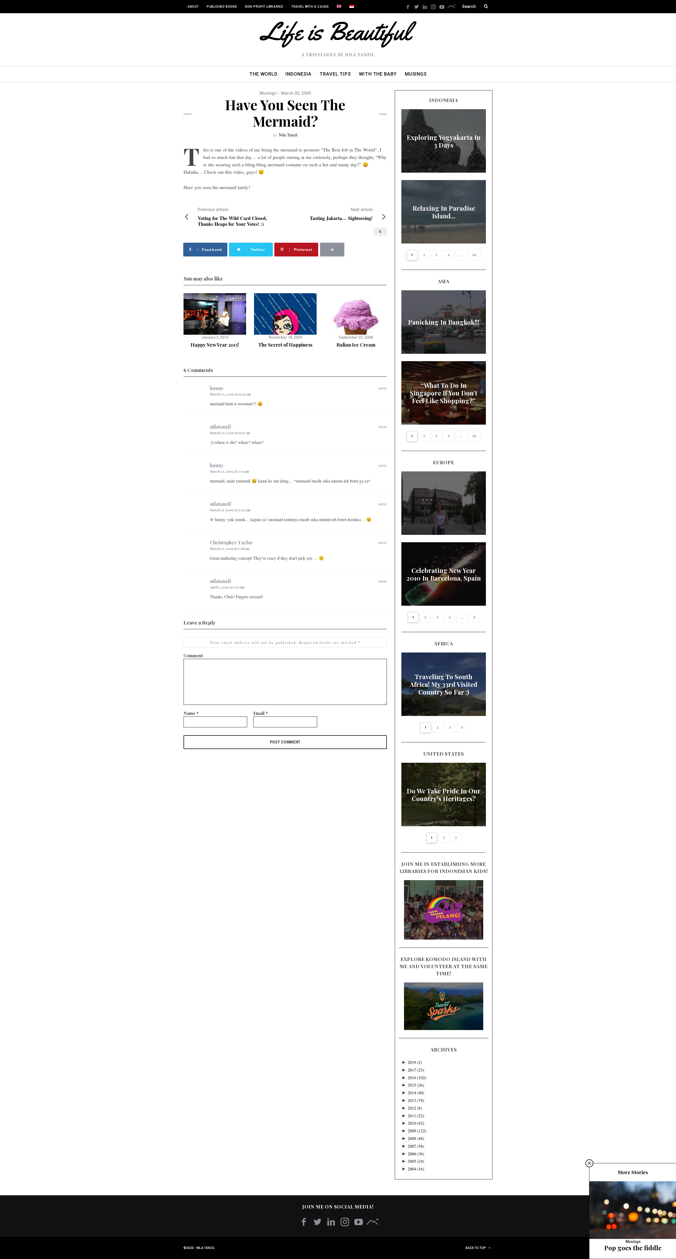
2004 (416, 1168)
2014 (416, 1092)
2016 (417, 1077)
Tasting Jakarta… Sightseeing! (341, 214)
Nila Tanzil (288, 134)
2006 (416, 1153)
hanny (217, 388)
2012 (415, 1108)
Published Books (222, 6)
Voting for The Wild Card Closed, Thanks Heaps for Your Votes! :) (232, 217)
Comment (193, 655)
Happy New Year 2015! (215, 345)
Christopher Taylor (231, 542)
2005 (416, 1161)
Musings (268, 93)
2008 (416, 1138)
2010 (416, 1123)
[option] (215, 320)
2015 (416, 1085)
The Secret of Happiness (285, 345)
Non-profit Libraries (264, 6)
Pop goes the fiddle (632, 1247)
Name (191, 713)
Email (260, 713)
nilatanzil (220, 427)
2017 (416, 1070)
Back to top (476, 1248)
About (193, 6)
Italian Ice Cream (355, 345)
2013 (416, 1100)
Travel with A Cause (310, 6)
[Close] (589, 1163)
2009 (417, 1130)
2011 (416, 1115)
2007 (416, 1146)
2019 (415, 1062)
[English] (339, 6)
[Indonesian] (351, 6)
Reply (383, 388)
